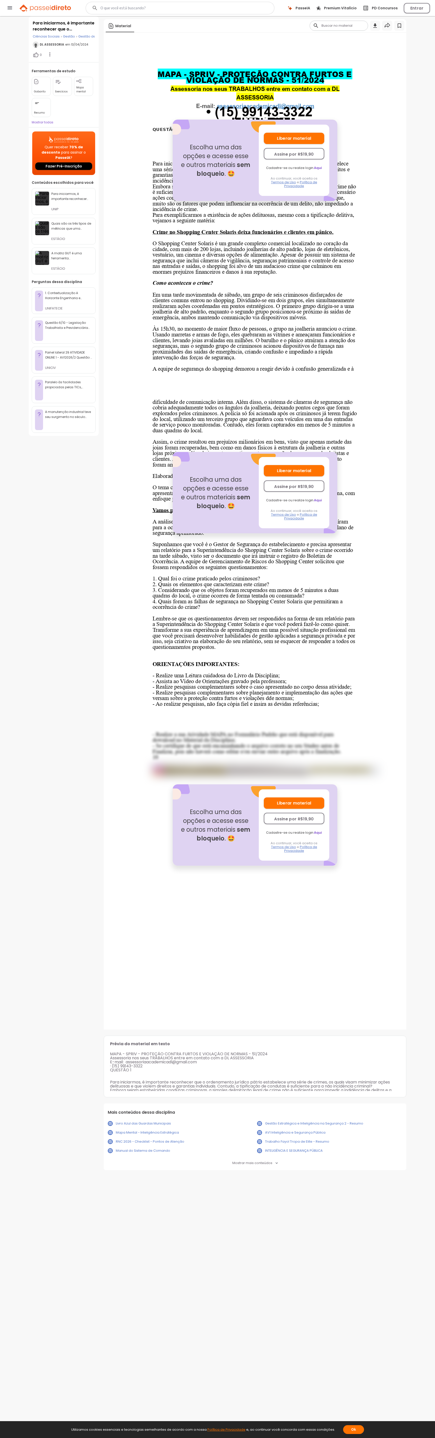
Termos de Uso (283, 182)
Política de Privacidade (300, 184)
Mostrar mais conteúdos (252, 1163)
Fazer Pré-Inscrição (64, 166)
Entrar (416, 8)
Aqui (318, 167)
